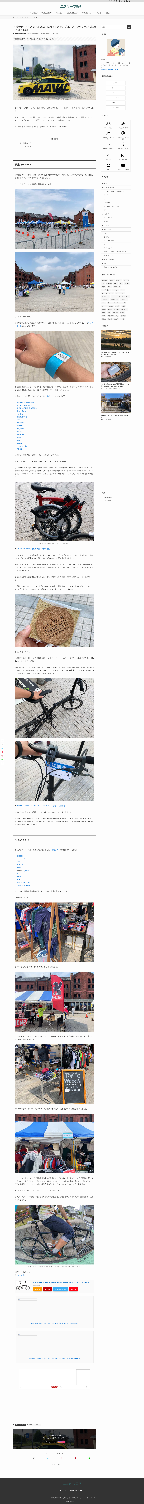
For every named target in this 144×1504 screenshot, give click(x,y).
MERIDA (20, 434)
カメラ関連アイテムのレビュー (113, 206)
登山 (104, 263)
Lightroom (107, 202)
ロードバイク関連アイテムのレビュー (115, 251)
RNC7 (109, 286)
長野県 (104, 319)
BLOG (105, 183)
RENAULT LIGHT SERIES (27, 408)
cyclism (26, 871)
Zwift (105, 233)
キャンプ (106, 214)
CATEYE (118, 280)
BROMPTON (22, 417)
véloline (20, 414)
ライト (110, 303)
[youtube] (122, 1)
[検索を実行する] (129, 27)
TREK (19, 449)
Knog (121, 283)
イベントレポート (19, 33)
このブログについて (55, 1498)
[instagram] (114, 1)
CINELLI (126, 280)
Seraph (20, 426)
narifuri (19, 868)
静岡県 (116, 319)
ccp (18, 862)
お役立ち (106, 237)
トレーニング (105, 296)
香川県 (122, 319)
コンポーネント (106, 290)
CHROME (21, 865)
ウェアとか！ (28, 147)
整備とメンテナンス (110, 255)
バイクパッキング (124, 296)
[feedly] (124, 1)
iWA (18, 879)
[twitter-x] (111, 1)
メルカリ (73, 1289)
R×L (18, 873)
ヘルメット (123, 299)
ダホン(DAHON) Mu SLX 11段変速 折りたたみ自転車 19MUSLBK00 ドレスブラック (61, 1282)
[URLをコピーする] (2, 763)
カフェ (106, 244)
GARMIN (109, 283)
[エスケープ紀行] (72, 6)
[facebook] (109, 1)
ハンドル (114, 296)
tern (18, 440)
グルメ (106, 195)
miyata (19, 443)
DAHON (20, 437)
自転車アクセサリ (113, 316)
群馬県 (104, 316)
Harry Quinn (21, 411)
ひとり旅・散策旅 (108, 187)
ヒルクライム (114, 299)
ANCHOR (104, 280)
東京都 (110, 309)
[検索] (83, 1490)
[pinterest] (119, 1)
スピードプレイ (119, 293)
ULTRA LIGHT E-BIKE (25, 405)
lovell (19, 876)
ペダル (104, 303)
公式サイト (50, 396)
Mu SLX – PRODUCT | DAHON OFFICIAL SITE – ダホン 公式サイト (41, 806)
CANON (112, 280)
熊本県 (104, 312)
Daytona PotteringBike (25, 402)
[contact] (129, 1)
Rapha (103, 286)
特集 (109, 312)
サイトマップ (91, 1498)
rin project (21, 859)
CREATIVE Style (23, 882)
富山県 (117, 306)
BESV (19, 431)
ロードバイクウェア (120, 303)
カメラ (105, 199)
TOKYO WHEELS (23, 885)
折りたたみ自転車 (108, 259)
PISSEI (20, 856)
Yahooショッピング (60, 1289)
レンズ (106, 210)
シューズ (104, 293)
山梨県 (123, 306)
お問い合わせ (66, 1498)
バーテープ (105, 299)
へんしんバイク (23, 446)
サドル (122, 290)
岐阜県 (104, 309)
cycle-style (20, 1275)
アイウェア (116, 286)
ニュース (106, 225)
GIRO (115, 283)
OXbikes (20, 423)
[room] (116, 1)
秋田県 (122, 312)
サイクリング (108, 248)
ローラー (104, 306)
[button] (19, 1458)
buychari (20, 429)
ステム (111, 293)
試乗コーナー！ (29, 143)
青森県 (110, 319)
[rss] (127, 1)
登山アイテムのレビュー (111, 267)
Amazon (37, 1289)
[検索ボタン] (113, 12)
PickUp (127, 283)
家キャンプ (107, 221)
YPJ (18, 420)
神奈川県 (115, 312)
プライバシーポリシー (78, 1498)
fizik (103, 283)
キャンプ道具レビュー (110, 218)
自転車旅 (123, 316)
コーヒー (115, 290)
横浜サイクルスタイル (33, 33)
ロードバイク (107, 229)
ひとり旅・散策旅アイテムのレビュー (115, 191)
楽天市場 (47, 1289)
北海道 (111, 306)
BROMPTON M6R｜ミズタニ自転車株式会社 (33, 549)
